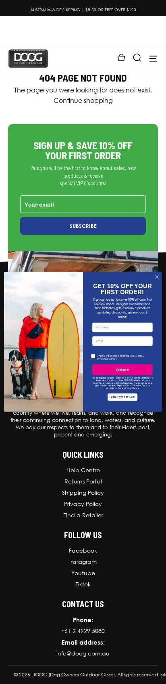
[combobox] (100, 350)
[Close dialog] (156, 277)
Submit (122, 374)
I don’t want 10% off (122, 402)
